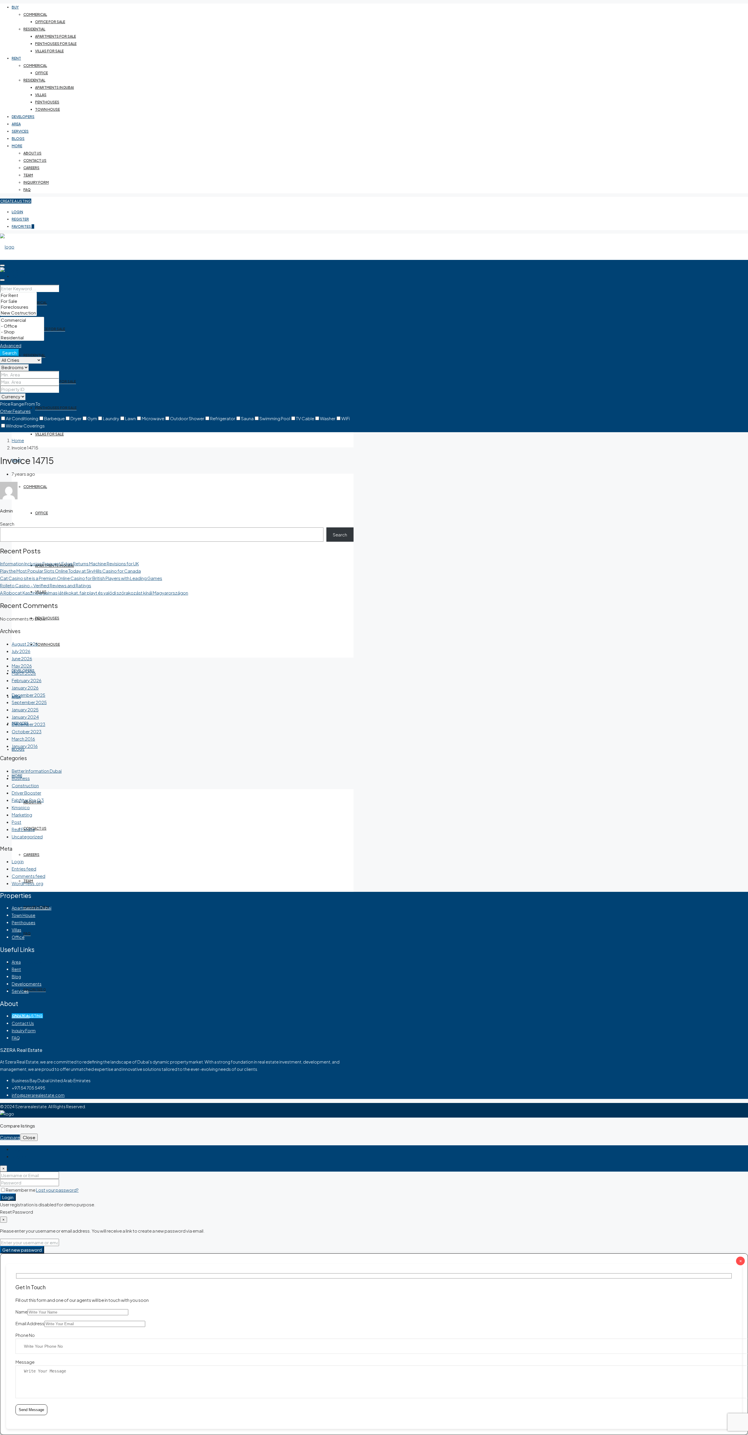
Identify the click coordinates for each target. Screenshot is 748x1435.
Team (28, 175)
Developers (23, 116)
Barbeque (54, 418)
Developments (26, 983)
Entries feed (24, 868)
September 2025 (29, 702)
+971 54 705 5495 (28, 963)
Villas (40, 95)
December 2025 (28, 695)
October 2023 (26, 731)
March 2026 (24, 673)
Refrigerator (222, 418)
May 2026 (22, 665)
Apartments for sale (55, 36)
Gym (92, 418)
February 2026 (26, 680)
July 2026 (21, 651)
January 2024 (25, 717)
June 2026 (22, 658)
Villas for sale (49, 51)
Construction (25, 785)
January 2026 (25, 687)
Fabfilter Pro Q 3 (28, 800)
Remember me (21, 1190)
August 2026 (25, 644)
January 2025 (25, 709)
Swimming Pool (274, 418)
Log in (18, 861)
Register (20, 219)
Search (9, 352)
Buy (15, 7)
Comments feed (28, 876)
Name (21, 1311)
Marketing (22, 814)
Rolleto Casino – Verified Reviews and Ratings (45, 585)
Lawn (130, 418)
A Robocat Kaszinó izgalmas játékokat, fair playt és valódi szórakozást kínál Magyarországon (94, 592)
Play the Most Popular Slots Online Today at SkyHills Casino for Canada (70, 571)
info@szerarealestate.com (38, 1095)
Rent (16, 58)
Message (24, 1362)
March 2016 (23, 738)
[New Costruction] (18, 313)
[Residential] (22, 337)
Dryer (76, 418)
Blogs (18, 138)
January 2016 (25, 746)
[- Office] (22, 326)
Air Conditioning (22, 418)
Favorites (23, 226)
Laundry (111, 418)
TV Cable (305, 418)
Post (16, 822)
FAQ (27, 189)
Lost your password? (57, 1190)
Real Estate (23, 829)
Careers (31, 168)
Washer (327, 418)
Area (16, 124)
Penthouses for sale (56, 43)
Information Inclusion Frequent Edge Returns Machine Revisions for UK (69, 563)
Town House (47, 109)
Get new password (22, 1249)
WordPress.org (27, 883)
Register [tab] (20, 1156)
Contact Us (34, 160)
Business (21, 778)
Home (18, 440)
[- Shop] (22, 332)
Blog (16, 976)
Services (20, 131)
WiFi (345, 418)
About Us (32, 153)
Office (41, 73)
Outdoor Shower (187, 418)
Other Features (15, 411)
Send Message (31, 1410)
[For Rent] (18, 295)
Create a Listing (15, 201)
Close (29, 1137)
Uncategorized (27, 836)
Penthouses (47, 102)
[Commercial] (22, 320)
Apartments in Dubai (54, 87)
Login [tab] (17, 1149)
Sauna (247, 418)
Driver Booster (26, 792)
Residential (34, 29)
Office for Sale (50, 22)
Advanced (10, 345)
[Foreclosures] (18, 307)
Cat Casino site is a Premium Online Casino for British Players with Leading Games (81, 578)
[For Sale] (18, 301)
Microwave (153, 418)
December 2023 (28, 724)
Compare (10, 1137)
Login (17, 212)
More (17, 146)
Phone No (25, 1335)
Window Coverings (25, 425)
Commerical (35, 14)
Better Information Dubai (37, 771)
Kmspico (21, 807)
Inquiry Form (36, 182)
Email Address (29, 1323)
